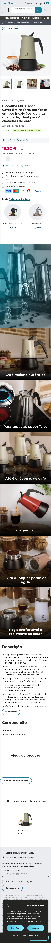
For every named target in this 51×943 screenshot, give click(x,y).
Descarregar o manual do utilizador (18, 153)
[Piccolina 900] (37, 212)
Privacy (24, 935)
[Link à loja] (8, 3)
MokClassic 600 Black (13, 224)
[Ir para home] (2, 22)
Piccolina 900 (37, 224)
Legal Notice (33, 935)
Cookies (15, 935)
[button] (47, 84)
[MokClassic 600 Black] (12, 212)
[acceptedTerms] (3, 881)
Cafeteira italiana (19, 199)
